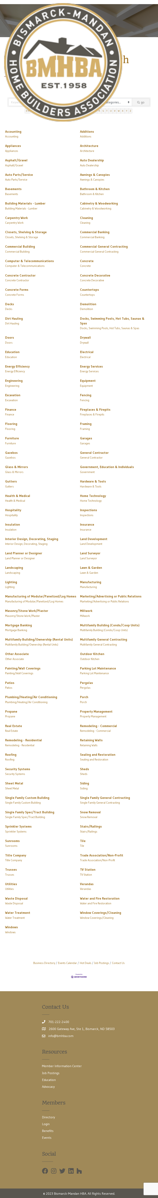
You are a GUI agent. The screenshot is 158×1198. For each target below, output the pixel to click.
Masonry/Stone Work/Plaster (26, 611)
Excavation (12, 395)
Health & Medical (17, 496)
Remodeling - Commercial (98, 726)
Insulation (12, 524)
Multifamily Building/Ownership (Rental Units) (39, 639)
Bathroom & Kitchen (95, 189)
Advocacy (48, 1086)
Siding (84, 783)
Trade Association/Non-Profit (101, 855)
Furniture (12, 438)
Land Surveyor (90, 553)
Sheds (84, 769)
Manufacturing (90, 582)
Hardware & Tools (93, 481)
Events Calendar (67, 963)
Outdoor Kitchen (92, 654)
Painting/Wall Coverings (23, 668)
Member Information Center (62, 1066)
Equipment (88, 380)
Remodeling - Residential (23, 740)
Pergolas (86, 683)
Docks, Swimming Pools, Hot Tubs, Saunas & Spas (112, 320)
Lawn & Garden (91, 567)
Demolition (88, 304)
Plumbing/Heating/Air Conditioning (31, 697)
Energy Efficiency (17, 366)
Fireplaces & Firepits (95, 409)
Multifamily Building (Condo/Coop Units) (109, 625)
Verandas (87, 884)
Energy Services (91, 366)
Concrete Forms (16, 289)
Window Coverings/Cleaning (100, 913)
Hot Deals (85, 963)
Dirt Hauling (14, 318)
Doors (9, 337)
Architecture (89, 146)
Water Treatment (17, 913)
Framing (86, 424)
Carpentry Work (16, 218)
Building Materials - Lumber (25, 203)
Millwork (86, 611)
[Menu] (148, 62)
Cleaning (86, 218)
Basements (13, 189)
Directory (48, 1117)
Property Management (96, 711)
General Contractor (94, 453)
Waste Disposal (16, 898)
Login (46, 1124)
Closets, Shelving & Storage (26, 232)
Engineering (14, 380)
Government (87, 472)
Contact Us (118, 963)
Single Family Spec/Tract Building (29, 812)
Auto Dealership (92, 160)
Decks (9, 304)
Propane (11, 711)
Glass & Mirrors (16, 467)
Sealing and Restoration (97, 754)
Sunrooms (12, 841)
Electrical (87, 352)
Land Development (93, 539)
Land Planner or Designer (23, 553)
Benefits (47, 1131)
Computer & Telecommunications (29, 261)
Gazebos (11, 453)
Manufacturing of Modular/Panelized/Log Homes (40, 596)
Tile (83, 841)
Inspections (88, 510)
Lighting (11, 582)
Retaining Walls (91, 740)
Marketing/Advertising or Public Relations (111, 596)
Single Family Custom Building (27, 798)
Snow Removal (90, 812)
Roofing (10, 754)
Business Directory (44, 963)
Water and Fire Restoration (100, 898)
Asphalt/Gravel (16, 160)
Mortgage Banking (18, 625)
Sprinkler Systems (18, 826)
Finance (10, 409)
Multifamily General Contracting (103, 639)
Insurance (87, 524)
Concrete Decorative (95, 275)
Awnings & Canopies (95, 175)
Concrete (87, 261)
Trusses (11, 869)
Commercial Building (20, 246)
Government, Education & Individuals (107, 467)
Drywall (85, 337)
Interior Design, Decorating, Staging (31, 539)
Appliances (13, 146)
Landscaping (14, 567)
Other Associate (17, 654)
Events (46, 1137)
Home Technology (93, 496)
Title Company (15, 855)
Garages (86, 438)
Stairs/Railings (91, 826)
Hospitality (13, 510)
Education (12, 352)
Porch (84, 697)
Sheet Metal (14, 783)
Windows (11, 927)
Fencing (85, 395)
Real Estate (13, 726)
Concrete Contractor (20, 275)
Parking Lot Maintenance (98, 668)
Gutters (11, 481)
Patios (9, 683)
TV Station (87, 869)
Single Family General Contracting (105, 798)
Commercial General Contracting (104, 246)
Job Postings (101, 963)
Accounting (13, 131)
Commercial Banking (94, 232)
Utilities (11, 884)
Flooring (11, 424)
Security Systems (17, 769)
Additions (87, 131)
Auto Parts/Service (19, 175)
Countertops (89, 289)
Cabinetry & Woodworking (99, 203)
